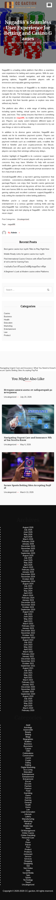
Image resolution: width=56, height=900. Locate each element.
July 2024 (28, 586)
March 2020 (28, 708)
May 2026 (28, 534)
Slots (28, 870)
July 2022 (28, 642)
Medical (28, 823)
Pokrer (28, 845)
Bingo (28, 737)
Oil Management (28, 830)
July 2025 (28, 558)
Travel (28, 882)
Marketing (8, 326)
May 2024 (28, 591)
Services (28, 859)
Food (28, 791)
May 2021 (28, 675)
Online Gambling (28, 835)
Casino (7, 313)
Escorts (28, 784)
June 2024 (28, 588)
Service (28, 856)
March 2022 (28, 652)
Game (28, 795)
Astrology (28, 727)
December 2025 (28, 546)
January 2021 (28, 684)
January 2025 (28, 572)
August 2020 (28, 696)
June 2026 (28, 532)
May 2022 (28, 647)
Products (28, 852)
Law (5, 332)
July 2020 (28, 698)
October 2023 (28, 607)
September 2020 (28, 694)
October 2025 (28, 551)
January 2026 (28, 544)
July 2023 (28, 614)
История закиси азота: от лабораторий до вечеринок (28, 391)
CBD (28, 751)
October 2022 (28, 635)
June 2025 (28, 560)
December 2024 (28, 574)
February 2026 (28, 541)
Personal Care (28, 838)
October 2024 (28, 579)
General (28, 802)
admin (45, 42)
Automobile (28, 730)
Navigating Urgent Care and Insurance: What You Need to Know (28, 438)
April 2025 (28, 565)
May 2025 (28, 562)
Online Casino (28, 833)
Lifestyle (28, 814)
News (28, 828)
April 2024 (28, 593)
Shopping (28, 861)
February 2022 (28, 654)
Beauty (28, 732)
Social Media (28, 873)
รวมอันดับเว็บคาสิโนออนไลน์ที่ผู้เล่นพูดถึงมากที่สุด (25, 266)
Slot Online (28, 868)
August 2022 (28, 640)
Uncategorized (23, 219)
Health (6, 320)
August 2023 (28, 612)
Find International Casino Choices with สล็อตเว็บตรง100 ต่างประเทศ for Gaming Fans (27, 260)
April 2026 (28, 537)
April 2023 (28, 621)
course (28, 758)
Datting (28, 765)
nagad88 (20, 118)
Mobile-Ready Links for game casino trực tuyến (24, 254)
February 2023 (28, 626)
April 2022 (28, 649)
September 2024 (28, 581)
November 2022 (28, 633)
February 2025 (28, 569)
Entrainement (28, 777)
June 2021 (28, 673)
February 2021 (28, 682)
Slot (28, 866)
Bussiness (28, 746)
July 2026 (28, 530)
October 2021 (28, 663)
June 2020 (28, 701)
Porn (28, 847)
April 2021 (28, 677)
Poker (28, 842)
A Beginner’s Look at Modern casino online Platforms (26, 271)
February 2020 (28, 710)
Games (28, 798)
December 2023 (28, 602)
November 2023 (28, 605)
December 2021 (28, 659)
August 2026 (28, 527)
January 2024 (28, 600)
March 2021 (28, 680)
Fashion (28, 786)
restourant (28, 854)
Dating (28, 762)
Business (8, 316)
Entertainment (10, 329)
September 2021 (28, 666)
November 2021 (28, 661)
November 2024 (28, 576)
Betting (28, 734)
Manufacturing (28, 819)
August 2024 (28, 584)
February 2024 (28, 598)
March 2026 (28, 539)
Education (8, 323)
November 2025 (28, 548)
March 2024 (28, 595)
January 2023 (28, 628)
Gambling (28, 793)
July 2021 (28, 670)
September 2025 (28, 553)
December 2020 (28, 687)
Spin (28, 875)
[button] (49, 5)
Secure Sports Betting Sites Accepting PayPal (27, 486)
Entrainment (28, 779)
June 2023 (28, 616)
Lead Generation (28, 812)
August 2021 (28, 668)
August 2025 (28, 555)
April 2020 (28, 706)
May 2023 (28, 619)
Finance (28, 788)
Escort (28, 781)
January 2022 (28, 656)
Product (7, 335)
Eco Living (28, 770)
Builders (28, 741)
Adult (28, 725)
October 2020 (28, 691)
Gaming (28, 800)
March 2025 (28, 567)
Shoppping (28, 863)
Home (28, 807)
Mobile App (28, 826)
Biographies (28, 739)
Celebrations (28, 753)
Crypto (28, 760)
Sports (28, 877)
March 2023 (28, 623)
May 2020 (28, 703)
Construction (28, 755)
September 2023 (28, 609)
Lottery (28, 816)
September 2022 (28, 637)
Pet (28, 840)
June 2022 (28, 645)
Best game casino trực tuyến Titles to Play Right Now (26, 249)
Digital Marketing (28, 767)
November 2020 (28, 689)
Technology (28, 880)
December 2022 (28, 630)
